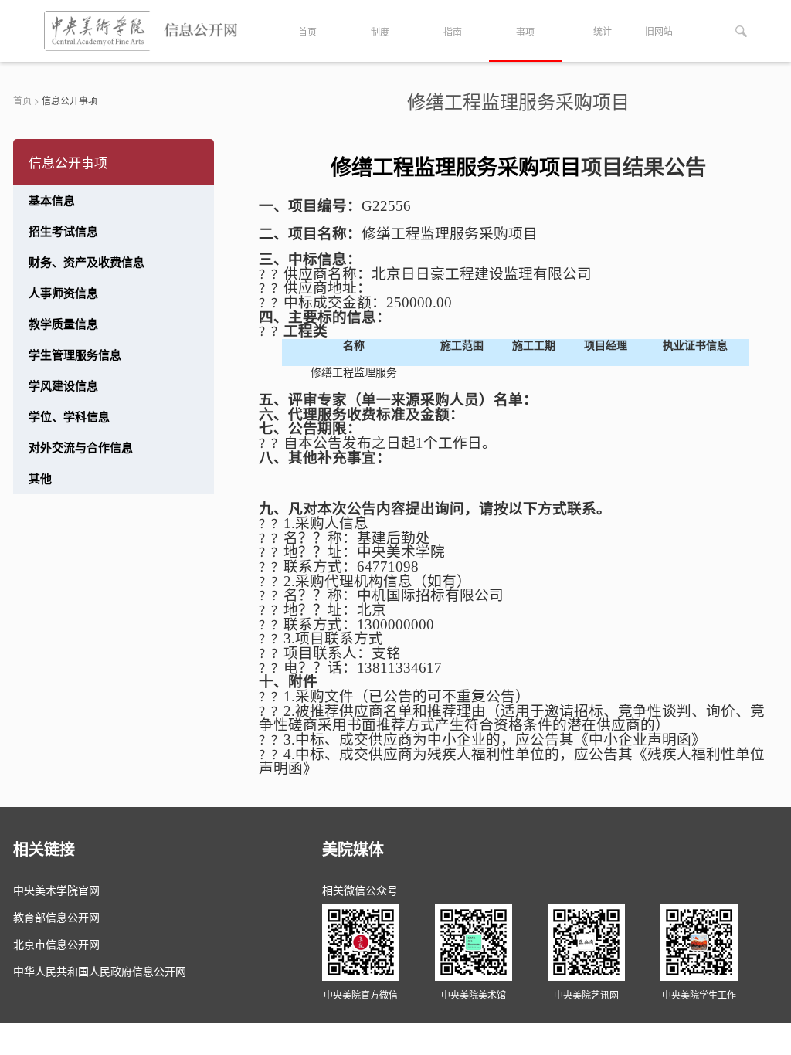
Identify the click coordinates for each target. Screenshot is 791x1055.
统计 (602, 30)
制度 (380, 31)
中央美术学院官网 (56, 889)
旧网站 (659, 30)
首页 (307, 31)
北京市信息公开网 (56, 944)
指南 (452, 31)
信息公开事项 (69, 100)
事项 (525, 31)
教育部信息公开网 (56, 916)
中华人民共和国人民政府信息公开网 (99, 971)
